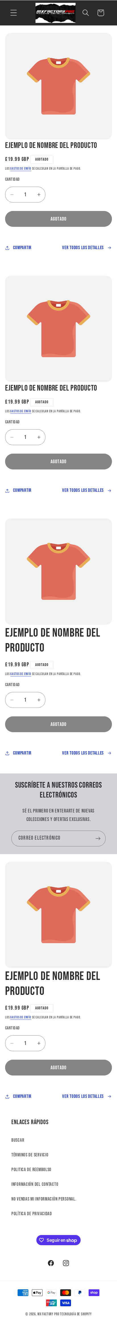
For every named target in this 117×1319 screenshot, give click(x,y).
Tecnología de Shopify (76, 1314)
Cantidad (12, 179)
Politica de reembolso (31, 1170)
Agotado (58, 219)
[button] (13, 12)
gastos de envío (20, 169)
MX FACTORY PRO (48, 1314)
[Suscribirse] (97, 838)
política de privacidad (31, 1214)
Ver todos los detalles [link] (83, 248)
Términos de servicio (29, 1155)
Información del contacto (34, 1184)
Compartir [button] (22, 248)
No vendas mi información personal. (43, 1199)
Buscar (17, 1140)
